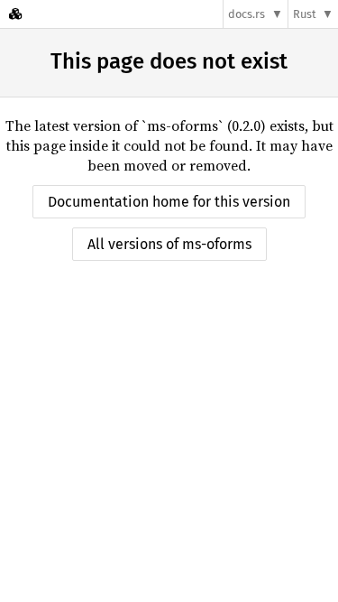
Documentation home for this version (169, 201)
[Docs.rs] (15, 14)
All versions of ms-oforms (169, 244)
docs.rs (246, 14)
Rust (304, 14)
